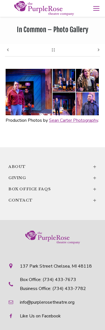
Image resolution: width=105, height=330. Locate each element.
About (52, 166)
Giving (52, 178)
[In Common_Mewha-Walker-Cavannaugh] (64, 104)
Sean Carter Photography (73, 120)
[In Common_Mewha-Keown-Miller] (64, 80)
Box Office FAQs (52, 189)
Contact (52, 200)
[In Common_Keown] (87, 80)
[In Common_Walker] (87, 104)
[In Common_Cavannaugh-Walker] (29, 92)
